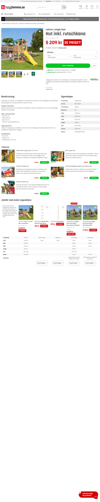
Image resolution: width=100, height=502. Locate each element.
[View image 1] (4, 74)
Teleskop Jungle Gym (22, 166)
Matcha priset (62, 48)
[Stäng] (79, 492)
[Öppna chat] (95, 497)
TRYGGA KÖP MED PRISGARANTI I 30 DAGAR (32, 1)
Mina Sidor (87, 8)
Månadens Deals (71, 14)
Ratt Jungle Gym (70, 150)
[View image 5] (33, 74)
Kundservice (81, 8)
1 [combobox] (94, 65)
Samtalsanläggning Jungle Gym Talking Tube (78, 166)
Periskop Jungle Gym (22, 181)
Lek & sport (14, 23)
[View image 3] (19, 74)
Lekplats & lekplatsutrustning (27, 23)
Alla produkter (8, 14)
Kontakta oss (30, 14)
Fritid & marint (6, 23)
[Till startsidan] (13, 7)
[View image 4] (26, 74)
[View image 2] (12, 74)
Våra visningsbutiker (44, 14)
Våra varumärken (59, 14)
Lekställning (40, 23)
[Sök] (64, 7)
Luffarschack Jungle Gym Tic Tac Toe (27, 150)
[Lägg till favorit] (40, 31)
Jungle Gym (49, 89)
